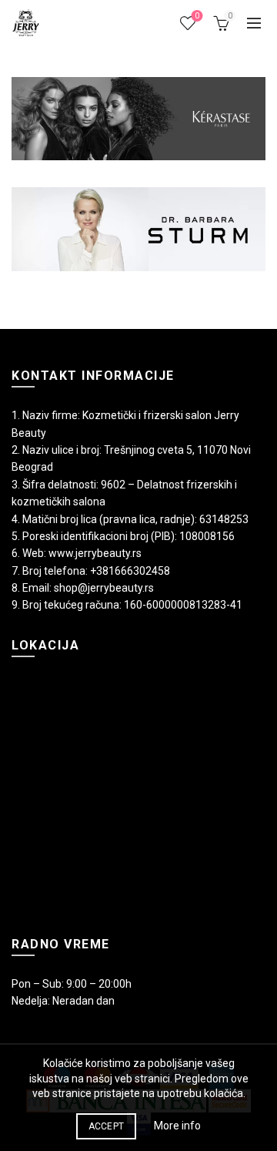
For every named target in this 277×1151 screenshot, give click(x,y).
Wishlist (197, 16)
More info (177, 1125)
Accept (106, 1126)
